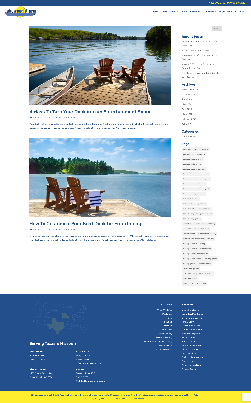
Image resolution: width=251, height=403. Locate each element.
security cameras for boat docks (195, 254)
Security (210, 239)
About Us (167, 322)
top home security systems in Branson (198, 274)
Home (155, 12)
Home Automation (191, 325)
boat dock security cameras (194, 169)
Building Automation (192, 357)
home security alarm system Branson (197, 214)
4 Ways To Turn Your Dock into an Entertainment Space (90, 111)
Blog (184, 12)
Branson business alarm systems (196, 174)
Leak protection (189, 234)
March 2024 (188, 114)
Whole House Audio (192, 329)
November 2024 (190, 89)
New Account (165, 345)
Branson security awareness (194, 194)
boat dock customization (193, 159)
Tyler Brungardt (39, 117)
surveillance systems (191, 269)
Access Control (189, 369)
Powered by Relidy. (92, 399)
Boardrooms (188, 361)
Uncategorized (69, 117)
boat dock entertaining (192, 164)
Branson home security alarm (194, 184)
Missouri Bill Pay (164, 337)
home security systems (192, 219)
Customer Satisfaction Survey (157, 341)
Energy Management (192, 345)
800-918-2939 (238, 3)
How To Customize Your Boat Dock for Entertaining (86, 223)
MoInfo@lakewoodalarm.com (91, 381)
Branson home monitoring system (196, 179)
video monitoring (190, 279)
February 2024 (189, 119)
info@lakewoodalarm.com (89, 363)
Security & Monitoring (192, 314)
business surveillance (191, 199)
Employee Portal (164, 349)
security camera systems (192, 259)
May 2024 (186, 104)
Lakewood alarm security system (196, 229)
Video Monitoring (190, 310)
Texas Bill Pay (165, 333)
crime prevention (189, 209)
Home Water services (191, 224)
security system (211, 259)
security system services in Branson (197, 264)
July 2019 (186, 124)
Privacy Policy (193, 395)
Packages (167, 314)
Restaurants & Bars (191, 365)
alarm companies (190, 149)
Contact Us (166, 325)
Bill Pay (239, 12)
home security (204, 209)
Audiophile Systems (192, 333)
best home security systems (194, 154)
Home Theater (189, 341)
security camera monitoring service (197, 249)
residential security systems (194, 239)
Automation (204, 149)
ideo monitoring (208, 224)
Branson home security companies (196, 189)
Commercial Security (192, 318)
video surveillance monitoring (194, 283)
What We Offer (170, 12)
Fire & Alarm (188, 322)
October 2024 (189, 94)
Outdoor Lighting (190, 353)
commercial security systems (194, 204)
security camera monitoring (194, 244)
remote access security (207, 234)
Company (195, 12)
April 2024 (187, 109)
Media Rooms (189, 337)
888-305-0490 (217, 3)
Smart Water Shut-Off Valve (195, 50)
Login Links (225, 12)
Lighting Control (190, 349)
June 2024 (187, 99)
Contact (211, 12)
